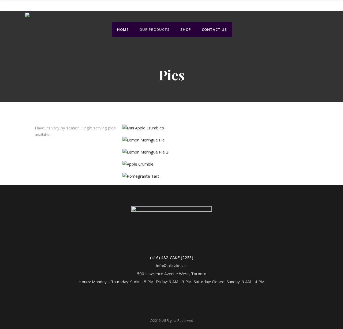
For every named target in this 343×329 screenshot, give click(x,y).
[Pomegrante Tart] (140, 176)
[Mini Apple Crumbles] (143, 127)
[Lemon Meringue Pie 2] (145, 152)
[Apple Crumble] (138, 164)
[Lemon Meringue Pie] (143, 140)
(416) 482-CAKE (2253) (171, 257)
